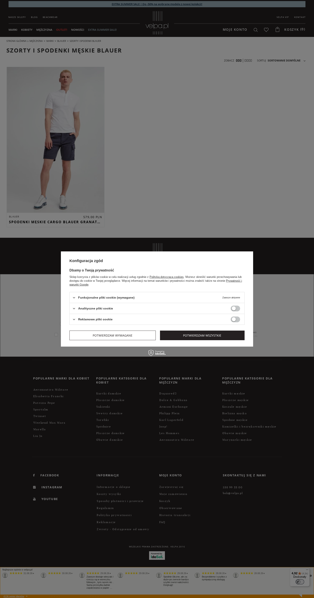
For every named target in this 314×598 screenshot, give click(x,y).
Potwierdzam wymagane (112, 335)
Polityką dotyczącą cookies (167, 277)
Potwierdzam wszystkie (202, 335)
